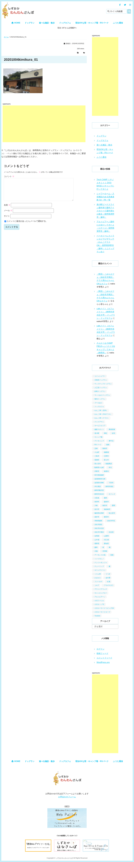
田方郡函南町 (99, 475)
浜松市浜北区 (99, 528)
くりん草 (97, 574)
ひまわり (97, 578)
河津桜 (104, 551)
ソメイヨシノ (99, 559)
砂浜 (113, 433)
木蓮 (96, 551)
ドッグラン (30, 23)
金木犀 (108, 578)
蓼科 (96, 547)
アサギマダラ (108, 585)
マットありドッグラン (102, 395)
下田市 (111, 483)
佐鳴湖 (96, 536)
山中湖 (96, 540)
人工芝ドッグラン (100, 388)
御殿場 (106, 452)
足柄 (96, 448)
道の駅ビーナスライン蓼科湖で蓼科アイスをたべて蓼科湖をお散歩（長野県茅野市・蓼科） (105, 210)
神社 (105, 433)
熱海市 (104, 448)
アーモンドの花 (99, 555)
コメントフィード (104, 658)
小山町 (96, 452)
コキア (96, 585)
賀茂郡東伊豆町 (99, 479)
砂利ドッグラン (99, 391)
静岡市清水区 (99, 494)
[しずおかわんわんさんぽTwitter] (125, 5)
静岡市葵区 (109, 486)
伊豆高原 (97, 486)
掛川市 (96, 509)
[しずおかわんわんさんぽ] (17, 4)
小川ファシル (99, 601)
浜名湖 (111, 532)
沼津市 (106, 456)
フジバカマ (98, 581)
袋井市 (96, 517)
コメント (9, 176)
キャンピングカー (100, 593)
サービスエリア (99, 426)
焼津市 (96, 502)
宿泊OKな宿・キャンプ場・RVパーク (92, 23)
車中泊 (111, 441)
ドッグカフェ (65, 23)
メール (8, 210)
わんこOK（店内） (101, 410)
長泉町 (96, 460)
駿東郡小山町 (99, 467)
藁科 (105, 498)
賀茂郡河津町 (99, 483)
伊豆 (110, 467)
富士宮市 (97, 464)
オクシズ (112, 494)
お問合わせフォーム (67, 797)
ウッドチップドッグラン (103, 384)
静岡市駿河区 (99, 490)
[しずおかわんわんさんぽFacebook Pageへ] (120, 5)
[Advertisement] (44, 123)
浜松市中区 (111, 521)
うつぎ (108, 574)
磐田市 (106, 517)
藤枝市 (106, 502)
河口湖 (106, 540)
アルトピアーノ (99, 597)
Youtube (97, 616)
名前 (7, 205)
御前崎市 (107, 509)
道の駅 (96, 433)
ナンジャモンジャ (100, 562)
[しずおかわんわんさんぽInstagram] (130, 5)
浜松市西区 (98, 524)
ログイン (100, 649)
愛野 (113, 505)
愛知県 (106, 543)
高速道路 (112, 429)
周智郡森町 (98, 521)
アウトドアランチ (100, 589)
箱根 (107, 445)
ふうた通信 (118, 23)
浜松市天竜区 (99, 532)
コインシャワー (99, 376)
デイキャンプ (99, 441)
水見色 (96, 498)
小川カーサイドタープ (102, 612)
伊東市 (96, 471)
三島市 (96, 456)
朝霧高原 (109, 464)
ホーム (6, 37)
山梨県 (106, 536)
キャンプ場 (98, 437)
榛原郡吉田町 (99, 513)
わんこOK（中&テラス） (103, 414)
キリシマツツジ (99, 570)
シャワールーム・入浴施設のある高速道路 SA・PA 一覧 (105, 196)
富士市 (106, 460)
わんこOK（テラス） (101, 418)
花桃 (111, 555)
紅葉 (108, 581)
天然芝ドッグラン (100, 380)
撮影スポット (99, 429)
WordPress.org (103, 662)
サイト (7, 216)
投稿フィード (102, 653)
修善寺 (106, 471)
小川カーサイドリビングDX (104, 608)
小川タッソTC (99, 604)
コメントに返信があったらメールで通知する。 (27, 221)
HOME (17, 23)
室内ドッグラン (99, 399)
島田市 (104, 505)
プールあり (98, 403)
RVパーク (97, 445)
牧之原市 (112, 513)
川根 (96, 505)
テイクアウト (99, 422)
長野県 (96, 543)
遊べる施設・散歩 (47, 23)
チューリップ (99, 566)
